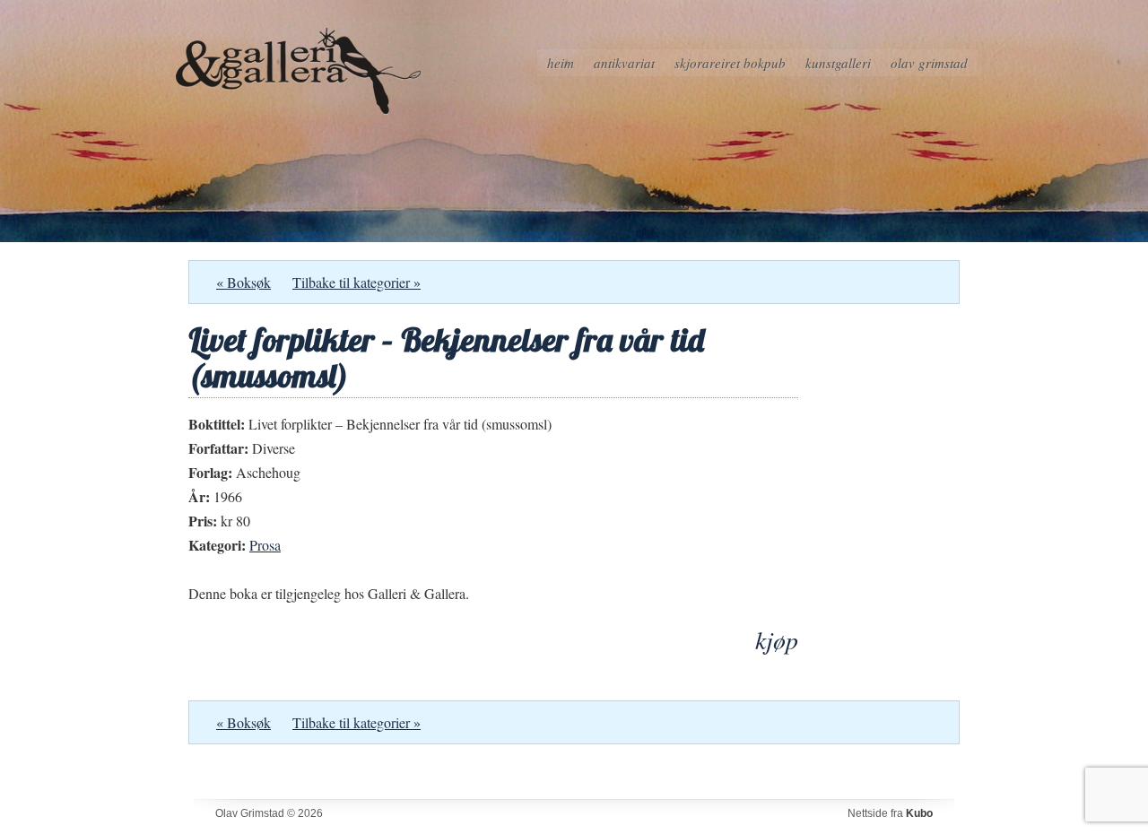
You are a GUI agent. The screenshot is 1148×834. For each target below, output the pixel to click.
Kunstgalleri (838, 63)
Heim (560, 63)
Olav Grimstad (929, 63)
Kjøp (776, 640)
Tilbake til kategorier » (356, 282)
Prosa (265, 544)
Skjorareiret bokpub (730, 63)
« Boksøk (243, 282)
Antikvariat (624, 63)
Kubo (919, 813)
